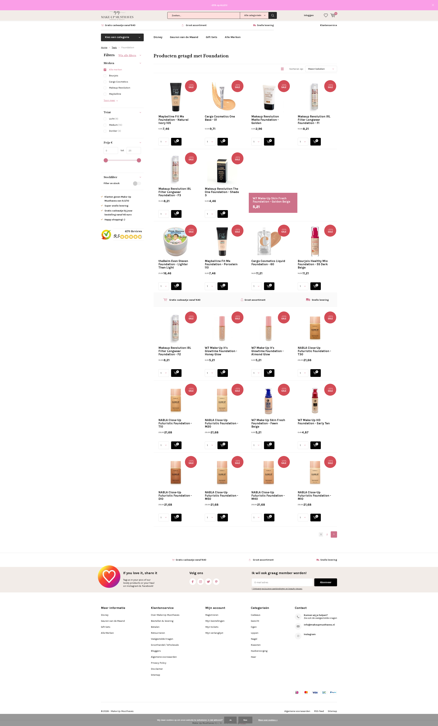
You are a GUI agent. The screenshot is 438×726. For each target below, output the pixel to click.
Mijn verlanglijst (214, 632)
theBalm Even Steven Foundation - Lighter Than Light (173, 264)
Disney (157, 37)
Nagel (254, 638)
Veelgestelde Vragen (162, 638)
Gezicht (255, 620)
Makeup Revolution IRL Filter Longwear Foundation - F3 (174, 192)
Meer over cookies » (268, 720)
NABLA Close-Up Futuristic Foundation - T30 (314, 351)
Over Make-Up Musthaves (165, 615)
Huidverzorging (259, 650)
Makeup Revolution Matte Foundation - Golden (265, 120)
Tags (114, 47)
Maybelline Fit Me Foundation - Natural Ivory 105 (173, 120)
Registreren (211, 615)
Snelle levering (265, 25)
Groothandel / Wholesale (165, 644)
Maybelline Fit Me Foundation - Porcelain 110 (221, 264)
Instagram (200, 581)
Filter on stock (112, 183)
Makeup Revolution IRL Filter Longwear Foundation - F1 (314, 120)
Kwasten (256, 644)
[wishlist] (326, 15)
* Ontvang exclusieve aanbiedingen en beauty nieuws (277, 588)
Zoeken (273, 15)
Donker (115, 130)
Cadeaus (255, 615)
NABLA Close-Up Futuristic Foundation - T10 (175, 423)
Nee (245, 720)
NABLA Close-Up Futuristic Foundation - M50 (221, 495)
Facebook (192, 581)
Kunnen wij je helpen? (316, 615)
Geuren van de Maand (184, 37)
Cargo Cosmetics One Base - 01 (220, 118)
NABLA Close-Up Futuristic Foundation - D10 (175, 495)
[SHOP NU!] (176, 142)
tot (121, 150)
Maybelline (115, 93)
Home (104, 47)
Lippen (254, 632)
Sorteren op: (296, 68)
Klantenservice (328, 25)
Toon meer (109, 100)
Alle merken (115, 69)
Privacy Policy (158, 662)
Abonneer (325, 582)
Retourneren (158, 632)
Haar (253, 656)
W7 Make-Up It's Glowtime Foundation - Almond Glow (267, 351)
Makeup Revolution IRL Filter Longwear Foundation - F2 (174, 351)
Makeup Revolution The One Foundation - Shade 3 (222, 192)
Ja (230, 720)
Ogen (254, 626)
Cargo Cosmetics (118, 81)
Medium (115, 124)
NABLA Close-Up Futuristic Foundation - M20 (221, 423)
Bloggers (156, 650)
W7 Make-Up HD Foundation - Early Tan (314, 421)
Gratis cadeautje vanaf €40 (120, 25)
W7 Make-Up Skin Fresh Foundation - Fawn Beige (268, 423)
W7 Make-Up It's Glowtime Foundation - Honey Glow (221, 351)
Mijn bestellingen (214, 620)
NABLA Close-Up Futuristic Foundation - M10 (314, 495)
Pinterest (216, 581)
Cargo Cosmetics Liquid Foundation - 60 (268, 262)
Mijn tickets (211, 626)
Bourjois (113, 75)
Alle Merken (233, 37)
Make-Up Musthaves (122, 711)
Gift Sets (211, 37)
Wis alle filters (127, 55)
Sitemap (155, 674)
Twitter (208, 581)
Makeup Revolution (119, 87)
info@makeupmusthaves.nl (319, 624)
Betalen (155, 626)
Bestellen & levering (162, 620)
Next (334, 534)
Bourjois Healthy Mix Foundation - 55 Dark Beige (313, 264)
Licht (113, 118)
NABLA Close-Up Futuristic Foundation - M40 (268, 495)
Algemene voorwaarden (164, 656)
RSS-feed (319, 711)
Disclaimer (157, 668)
